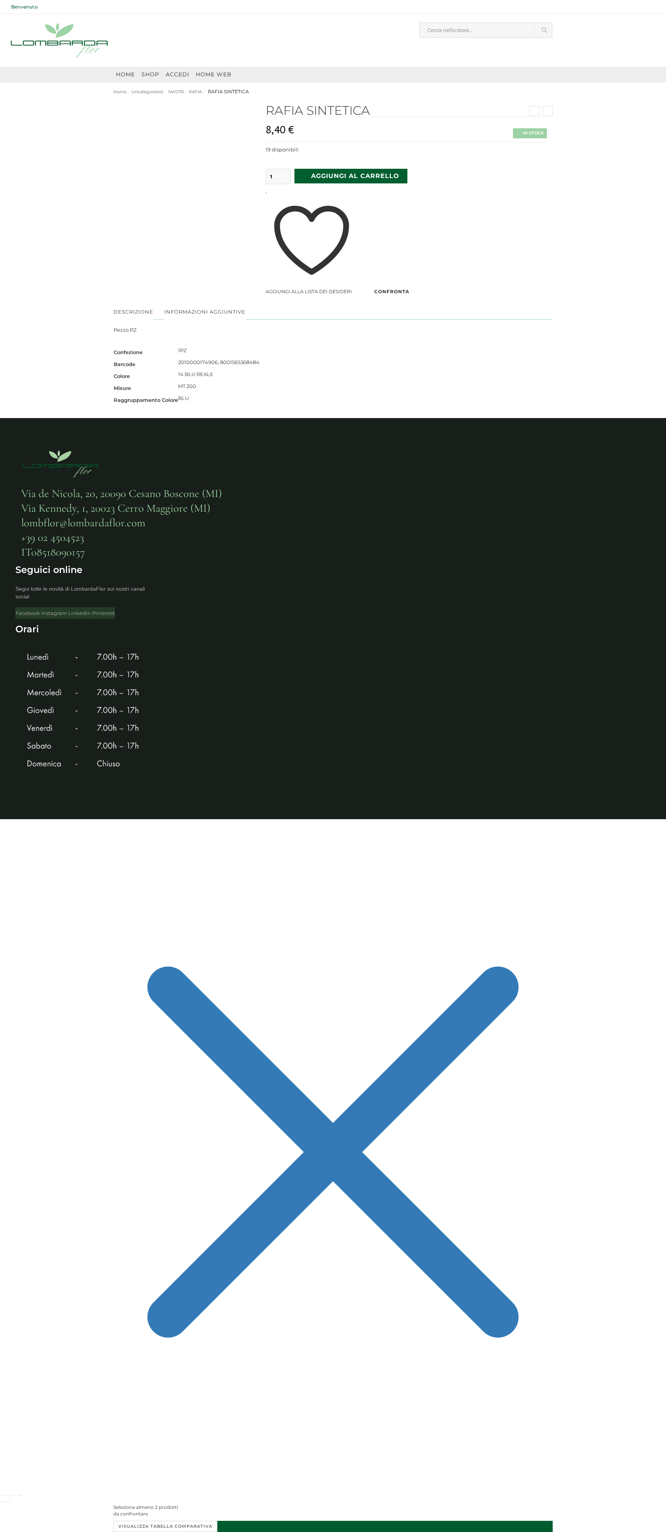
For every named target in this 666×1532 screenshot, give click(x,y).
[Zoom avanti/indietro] (2, 1495)
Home (120, 91)
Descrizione (133, 312)
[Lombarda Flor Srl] (60, 41)
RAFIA (195, 91)
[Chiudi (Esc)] (19, 1495)
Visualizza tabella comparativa (165, 1526)
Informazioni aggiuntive (205, 312)
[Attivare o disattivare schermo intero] (8, 1495)
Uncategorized (147, 91)
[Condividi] (14, 1495)
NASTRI (175, 91)
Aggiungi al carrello (355, 176)
